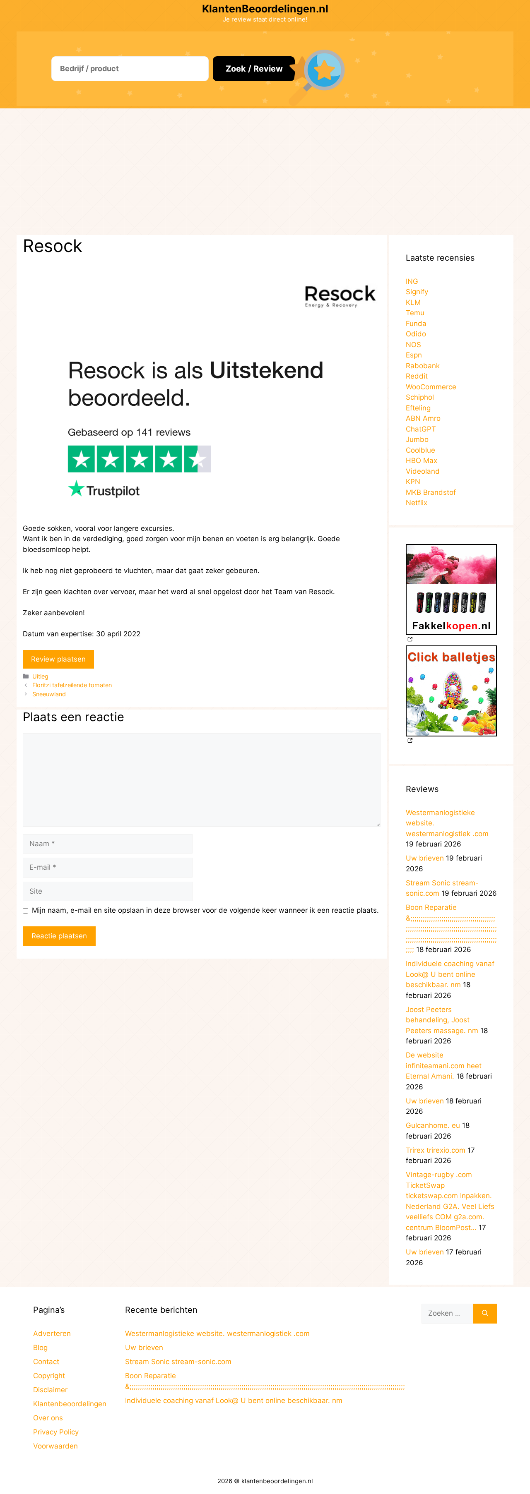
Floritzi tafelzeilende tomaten (72, 684)
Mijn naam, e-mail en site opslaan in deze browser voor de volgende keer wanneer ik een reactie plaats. (205, 910)
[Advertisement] (265, 170)
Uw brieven (425, 858)
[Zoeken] (485, 1314)
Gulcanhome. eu (433, 1125)
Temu (415, 313)
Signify (417, 292)
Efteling (418, 408)
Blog (40, 1347)
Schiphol (420, 397)
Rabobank (423, 366)
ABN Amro (423, 418)
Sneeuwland (49, 694)
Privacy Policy (56, 1432)
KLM (413, 302)
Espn (414, 355)
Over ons (48, 1418)
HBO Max (421, 460)
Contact (46, 1361)
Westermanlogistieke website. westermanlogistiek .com (217, 1333)
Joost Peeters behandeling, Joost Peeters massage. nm (442, 1020)
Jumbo (417, 439)
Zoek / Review (254, 69)
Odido (416, 334)
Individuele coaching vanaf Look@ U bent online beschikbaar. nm (450, 974)
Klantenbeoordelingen (69, 1404)
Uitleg (40, 676)
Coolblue (420, 450)
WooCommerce (431, 387)
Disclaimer (50, 1390)
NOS (413, 345)
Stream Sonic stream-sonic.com (178, 1361)
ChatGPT (421, 429)
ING (412, 281)
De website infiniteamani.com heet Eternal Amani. (444, 1065)
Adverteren (52, 1333)
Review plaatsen (58, 659)
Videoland (423, 471)
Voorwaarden (55, 1446)
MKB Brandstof (431, 492)
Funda (416, 323)
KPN (413, 481)
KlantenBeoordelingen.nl (265, 8)
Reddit (417, 376)
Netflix (416, 503)
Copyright (49, 1376)
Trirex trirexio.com (435, 1150)
